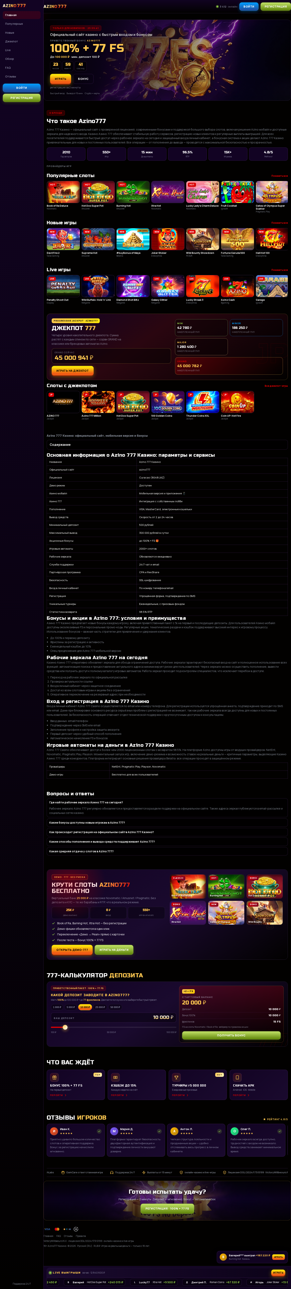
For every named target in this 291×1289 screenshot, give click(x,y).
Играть (278, 1257)
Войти (21, 88)
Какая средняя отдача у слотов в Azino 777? (81, 851)
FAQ (8, 68)
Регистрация (21, 98)
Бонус (83, 79)
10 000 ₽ (85, 1007)
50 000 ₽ (115, 1007)
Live (8, 50)
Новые (9, 32)
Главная (11, 15)
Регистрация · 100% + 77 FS (167, 1208)
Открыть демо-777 (72, 950)
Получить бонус (231, 1035)
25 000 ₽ (100, 1007)
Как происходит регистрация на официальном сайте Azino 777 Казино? (101, 832)
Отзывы (10, 76)
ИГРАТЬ (60, 79)
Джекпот (11, 41)
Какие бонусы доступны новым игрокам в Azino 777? (87, 822)
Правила (81, 1236)
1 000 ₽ (57, 1007)
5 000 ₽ (71, 1007)
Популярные (14, 24)
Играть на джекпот (72, 370)
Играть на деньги (114, 950)
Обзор (9, 59)
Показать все (279, 176)
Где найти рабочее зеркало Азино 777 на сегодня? (86, 802)
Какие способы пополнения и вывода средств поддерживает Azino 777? (102, 841)
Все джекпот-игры (276, 386)
